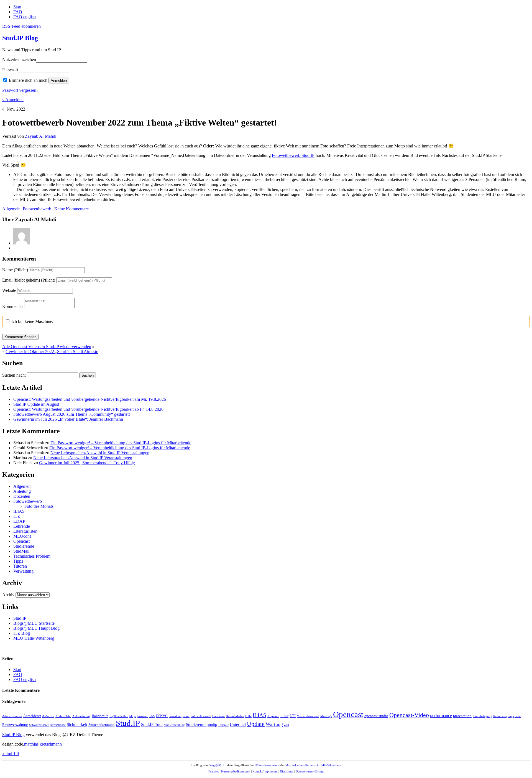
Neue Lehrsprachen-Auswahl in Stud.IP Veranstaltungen (99, 452)
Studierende (23, 546)
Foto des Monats (38, 506)
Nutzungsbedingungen (235, 771)
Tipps (18, 561)
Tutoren (20, 566)
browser (142, 716)
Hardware (218, 716)
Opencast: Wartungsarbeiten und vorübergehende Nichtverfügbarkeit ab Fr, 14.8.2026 (88, 409)
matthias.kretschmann (43, 744)
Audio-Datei (63, 716)
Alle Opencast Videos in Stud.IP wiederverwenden (46, 346)
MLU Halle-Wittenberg (33, 638)
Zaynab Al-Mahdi (40, 136)
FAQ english (24, 16)
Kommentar (12, 306)
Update (256, 724)
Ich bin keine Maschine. (31, 321)
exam (186, 716)
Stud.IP (19, 618)
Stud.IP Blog (20, 38)
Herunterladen (235, 716)
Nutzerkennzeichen (19, 59)
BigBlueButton (118, 716)
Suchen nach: (14, 375)
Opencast (21, 541)
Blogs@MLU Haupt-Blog (36, 628)
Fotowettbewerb (37, 208)
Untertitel (238, 724)
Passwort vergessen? (20, 90)
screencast (58, 725)
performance (441, 715)
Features (213, 771)
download (175, 716)
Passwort (10, 69)
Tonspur (223, 724)
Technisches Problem (31, 556)
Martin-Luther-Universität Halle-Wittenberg (313, 765)
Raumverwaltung (15, 725)
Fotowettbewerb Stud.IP (293, 155)
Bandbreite (100, 716)
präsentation (462, 716)
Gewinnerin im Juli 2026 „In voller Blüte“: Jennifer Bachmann (68, 419)
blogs (132, 716)
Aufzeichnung (81, 716)
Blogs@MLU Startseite (34, 623)
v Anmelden (13, 99)
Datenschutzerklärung (310, 771)
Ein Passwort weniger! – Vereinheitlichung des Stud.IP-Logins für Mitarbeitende (120, 442)
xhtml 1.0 (10, 753)
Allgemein (11, 208)
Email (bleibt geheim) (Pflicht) (28, 280)
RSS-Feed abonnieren (21, 26)
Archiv (8, 594)
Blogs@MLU (217, 765)
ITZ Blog (21, 633)
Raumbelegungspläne (507, 716)
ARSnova (48, 716)
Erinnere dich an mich (28, 80)
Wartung (274, 724)
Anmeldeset (32, 716)
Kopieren (273, 716)
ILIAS (19, 511)
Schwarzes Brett (39, 724)
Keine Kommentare (71, 208)
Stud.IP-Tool (152, 724)
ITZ (16, 516)
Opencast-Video (409, 715)
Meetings (326, 716)
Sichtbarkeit (77, 724)
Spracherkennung (101, 725)
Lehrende (21, 526)
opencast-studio (376, 716)
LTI (293, 715)
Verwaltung (23, 571)
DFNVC (162, 716)
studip (212, 725)
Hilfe (248, 716)
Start (17, 6)
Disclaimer (286, 771)
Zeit (286, 724)
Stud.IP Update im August (36, 404)
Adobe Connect (12, 716)
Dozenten (21, 496)
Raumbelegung (482, 716)
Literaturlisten (25, 531)
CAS (152, 716)
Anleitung (22, 491)
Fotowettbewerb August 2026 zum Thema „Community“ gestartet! (71, 414)
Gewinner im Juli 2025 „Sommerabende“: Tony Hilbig (87, 462)
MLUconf (22, 536)
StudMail (21, 551)
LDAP (19, 521)
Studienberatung (174, 724)
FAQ (17, 11)
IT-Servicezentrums (267, 765)
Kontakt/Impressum (265, 771)
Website (9, 290)
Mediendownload (308, 716)
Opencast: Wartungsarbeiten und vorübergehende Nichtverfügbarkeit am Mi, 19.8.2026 (89, 399)
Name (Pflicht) (15, 269)
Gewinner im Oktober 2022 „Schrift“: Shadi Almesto (52, 351)
